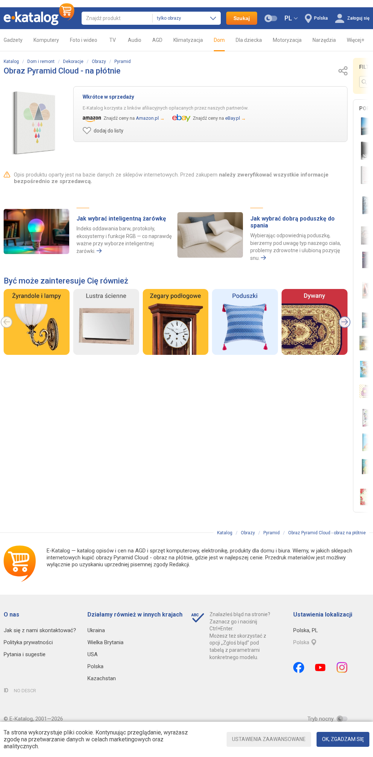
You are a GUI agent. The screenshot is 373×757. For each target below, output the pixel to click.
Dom (219, 40)
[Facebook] (298, 667)
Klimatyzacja (188, 40)
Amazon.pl (147, 118)
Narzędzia (324, 40)
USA (92, 654)
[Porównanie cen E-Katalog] (39, 18)
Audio (134, 40)
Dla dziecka (249, 40)
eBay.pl (232, 118)
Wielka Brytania (105, 642)
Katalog (11, 61)
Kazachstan (101, 678)
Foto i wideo (83, 40)
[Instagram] (342, 667)
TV (112, 40)
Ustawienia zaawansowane (269, 739)
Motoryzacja (287, 40)
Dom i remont (41, 61)
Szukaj (241, 18)
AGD (157, 40)
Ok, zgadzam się (343, 739)
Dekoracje (73, 61)
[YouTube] (320, 667)
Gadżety (13, 40)
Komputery (46, 40)
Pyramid (122, 61)
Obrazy (99, 61)
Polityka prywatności (28, 642)
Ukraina (96, 630)
